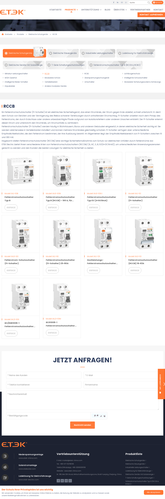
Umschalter (89, 82)
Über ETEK (119, 9)
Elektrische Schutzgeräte (38, 34)
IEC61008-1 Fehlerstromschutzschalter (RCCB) (60, 325)
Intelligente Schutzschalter (135, 77)
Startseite (56, 9)
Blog (107, 9)
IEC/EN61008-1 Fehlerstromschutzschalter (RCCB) (19, 326)
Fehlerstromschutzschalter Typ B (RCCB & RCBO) (117, 65)
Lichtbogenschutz (132, 73)
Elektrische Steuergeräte (65, 53)
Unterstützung (90, 9)
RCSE (87, 73)
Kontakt (158, 9)
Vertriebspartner (140, 9)
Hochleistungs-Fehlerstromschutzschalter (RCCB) (101, 263)
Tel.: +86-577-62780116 (65, 464)
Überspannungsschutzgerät (97, 77)
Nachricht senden (82, 425)
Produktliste (133, 454)
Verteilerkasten (51, 82)
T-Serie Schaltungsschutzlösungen (68, 65)
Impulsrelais (10, 86)
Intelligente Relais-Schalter (16, 82)
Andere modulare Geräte (56, 86)
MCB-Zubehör (11, 77)
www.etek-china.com (28, 458)
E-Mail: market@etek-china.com (69, 460)
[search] (149, 2)
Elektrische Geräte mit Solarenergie (26, 65)
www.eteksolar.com (27, 469)
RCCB (55, 34)
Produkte (70, 9)
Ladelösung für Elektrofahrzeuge (137, 53)
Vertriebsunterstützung (73, 454)
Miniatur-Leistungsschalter (16, 73)
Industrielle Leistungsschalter (99, 53)
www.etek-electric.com (29, 479)
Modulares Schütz (52, 77)
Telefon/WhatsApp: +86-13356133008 (71, 467)
